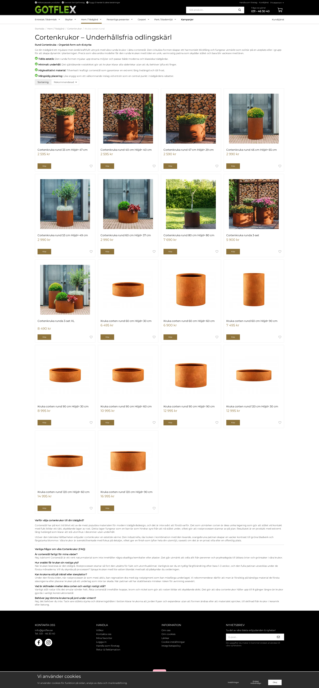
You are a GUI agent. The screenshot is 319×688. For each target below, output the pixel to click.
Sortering (43, 82)
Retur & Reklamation (108, 649)
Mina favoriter (104, 638)
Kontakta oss (103, 634)
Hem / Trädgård (89, 19)
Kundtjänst (264, 2)
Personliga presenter (118, 19)
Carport (142, 19)
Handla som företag (248, 2)
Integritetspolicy (171, 645)
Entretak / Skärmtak (46, 19)
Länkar (165, 638)
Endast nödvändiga (255, 682)
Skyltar (69, 19)
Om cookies (168, 634)
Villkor (100, 630)
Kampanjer (187, 19)
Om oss (165, 630)
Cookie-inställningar (173, 641)
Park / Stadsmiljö (163, 19)
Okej (275, 682)
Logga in (101, 641)
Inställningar (233, 682)
